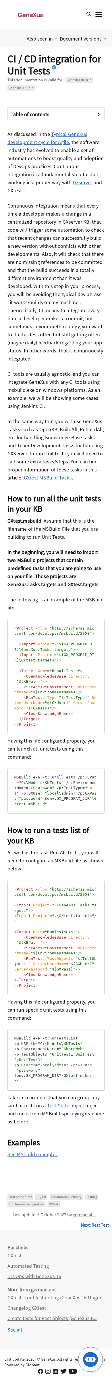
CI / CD (41, 1197)
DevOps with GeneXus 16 (34, 1276)
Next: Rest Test (95, 1225)
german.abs (84, 1214)
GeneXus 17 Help (21, 88)
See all (14, 1329)
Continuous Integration (26, 1204)
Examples (23, 1142)
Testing (91, 1197)
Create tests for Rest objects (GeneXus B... (52, 1318)
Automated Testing (28, 1266)
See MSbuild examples (32, 1154)
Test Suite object (65, 1105)
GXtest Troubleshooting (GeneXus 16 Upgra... (56, 1297)
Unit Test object (20, 1197)
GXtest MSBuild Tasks (48, 477)
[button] (42, 39)
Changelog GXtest (26, 1308)
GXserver (82, 182)
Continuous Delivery (66, 1197)
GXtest (53, 1204)
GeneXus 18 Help (79, 80)
